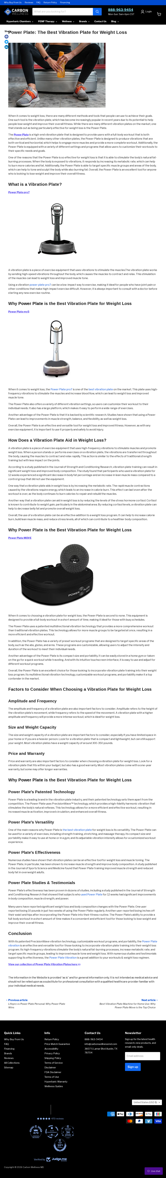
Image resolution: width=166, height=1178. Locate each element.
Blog (114, 21)
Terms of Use (51, 1076)
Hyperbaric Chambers (18, 21)
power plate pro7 (40, 284)
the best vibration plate (77, 829)
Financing (65, 2)
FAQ (38, 2)
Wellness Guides (53, 1086)
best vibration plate (101, 389)
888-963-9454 (120, 10)
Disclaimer (50, 1067)
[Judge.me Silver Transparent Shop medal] (42, 1131)
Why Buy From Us (13, 2)
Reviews (29, 2)
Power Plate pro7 (61, 389)
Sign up (133, 1067)
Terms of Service (53, 1062)
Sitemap (8, 1067)
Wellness (67, 21)
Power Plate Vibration (63, 957)
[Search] (97, 11)
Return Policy (50, 2)
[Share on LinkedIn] (6, 47)
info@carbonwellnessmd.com (101, 1044)
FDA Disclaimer (52, 1072)
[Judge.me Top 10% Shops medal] (50, 1145)
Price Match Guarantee (57, 1044)
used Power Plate (91, 894)
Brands (83, 21)
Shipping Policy (52, 1058)
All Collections (12, 1062)
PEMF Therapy (46, 21)
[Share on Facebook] (6, 37)
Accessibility (51, 1048)
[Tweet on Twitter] (6, 42)
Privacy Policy (52, 1053)
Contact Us (100, 21)
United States (145, 1102)
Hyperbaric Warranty (55, 1081)
